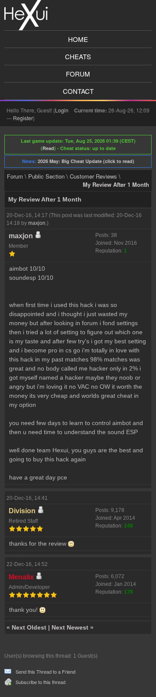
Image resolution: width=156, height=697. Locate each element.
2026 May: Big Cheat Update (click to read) (86, 161)
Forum (78, 73)
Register (23, 117)
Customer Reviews (93, 176)
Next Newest (70, 627)
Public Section (46, 176)
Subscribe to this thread (40, 681)
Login (61, 110)
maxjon (37, 223)
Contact (78, 91)
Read (48, 148)
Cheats (78, 56)
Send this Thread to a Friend (45, 671)
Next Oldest (29, 627)
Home (78, 39)
